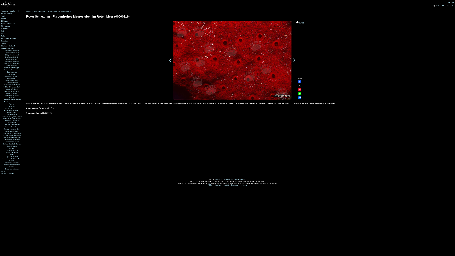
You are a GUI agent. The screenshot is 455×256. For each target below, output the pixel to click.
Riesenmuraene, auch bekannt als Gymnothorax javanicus (12, 117)
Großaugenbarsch (12, 82)
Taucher (11, 154)
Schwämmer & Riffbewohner (12, 137)
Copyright (217, 185)
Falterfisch (12, 74)
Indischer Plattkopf (12, 89)
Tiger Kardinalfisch (12, 157)
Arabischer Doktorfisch (12, 50)
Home (28, 11)
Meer (3, 33)
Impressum (235, 185)
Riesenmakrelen (12, 114)
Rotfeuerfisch (12, 122)
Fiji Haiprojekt (6, 26)
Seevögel (4, 41)
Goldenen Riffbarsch (11, 80)
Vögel (3, 171)
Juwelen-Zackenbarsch (11, 95)
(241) (301, 23)
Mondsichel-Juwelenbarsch (12, 100)
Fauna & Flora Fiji (8, 23)
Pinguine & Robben (8, 38)
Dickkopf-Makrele (11, 65)
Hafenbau (5, 28)
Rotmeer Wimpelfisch (12, 127)
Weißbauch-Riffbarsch (12, 162)
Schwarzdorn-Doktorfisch (12, 139)
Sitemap (244, 185)
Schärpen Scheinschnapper (12, 133)
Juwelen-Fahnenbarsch (11, 91)
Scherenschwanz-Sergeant (12, 135)
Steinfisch (12, 148)
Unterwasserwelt (7, 48)
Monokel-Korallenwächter (12, 102)
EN (437, 6)
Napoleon (12, 106)
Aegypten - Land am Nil (10, 11)
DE (432, 6)
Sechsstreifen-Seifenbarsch (12, 144)
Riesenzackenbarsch (12, 120)
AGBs (210, 185)
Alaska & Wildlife (7, 13)
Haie (3, 31)
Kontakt (226, 185)
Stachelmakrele (12, 146)
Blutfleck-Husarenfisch (12, 61)
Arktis (3, 16)
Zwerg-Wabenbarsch (12, 169)
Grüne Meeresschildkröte (12, 85)
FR (443, 6)
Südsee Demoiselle (11, 152)
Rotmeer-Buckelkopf (11, 131)
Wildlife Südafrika (7, 174)
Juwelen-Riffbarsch (12, 93)
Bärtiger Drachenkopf (12, 55)
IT (453, 6)
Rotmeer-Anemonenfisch (12, 129)
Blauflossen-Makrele (11, 57)
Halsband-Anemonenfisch (11, 87)
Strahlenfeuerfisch (12, 150)
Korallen (12, 97)
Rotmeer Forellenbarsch (12, 125)
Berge (3, 18)
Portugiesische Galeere (11, 110)
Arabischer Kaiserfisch (12, 53)
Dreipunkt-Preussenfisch (12, 70)
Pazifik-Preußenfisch (11, 108)
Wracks (11, 167)
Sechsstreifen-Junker (12, 142)
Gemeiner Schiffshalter (12, 76)
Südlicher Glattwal (8, 46)
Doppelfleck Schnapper (11, 68)
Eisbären (4, 21)
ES (448, 6)
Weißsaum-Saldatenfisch (12, 164)
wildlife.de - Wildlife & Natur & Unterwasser (230, 180)
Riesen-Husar (11, 112)
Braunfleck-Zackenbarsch (12, 63)
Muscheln (12, 104)
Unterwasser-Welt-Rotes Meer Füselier (12, 159)
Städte (3, 43)
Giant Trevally (11, 78)
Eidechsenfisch (12, 72)
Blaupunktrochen (11, 59)
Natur (3, 36)
